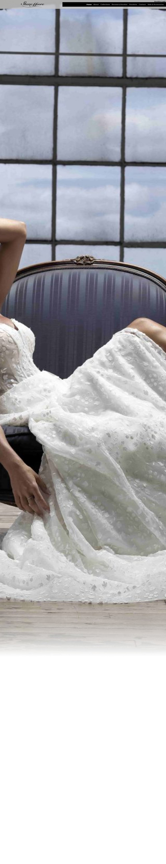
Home (89, 4)
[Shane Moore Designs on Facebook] (3, 6)
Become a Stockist (119, 4)
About (96, 4)
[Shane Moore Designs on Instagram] (3, 2)
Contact (142, 4)
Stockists (133, 4)
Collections (105, 4)
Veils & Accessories (156, 4)
